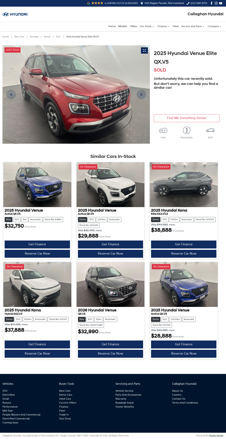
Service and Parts (191, 26)
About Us (177, 391)
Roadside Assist (124, 403)
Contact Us (178, 399)
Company (213, 26)
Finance (162, 26)
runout (6, 403)
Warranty (120, 399)
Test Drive (65, 418)
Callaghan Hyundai (206, 14)
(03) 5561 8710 (199, 3)
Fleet (176, 26)
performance (10, 407)
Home (112, 26)
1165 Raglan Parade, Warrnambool (164, 3)
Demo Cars (65, 395)
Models (122, 26)
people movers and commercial (21, 415)
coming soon (10, 422)
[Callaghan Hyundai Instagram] (217, 3)
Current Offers (67, 403)
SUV (58, 37)
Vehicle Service (124, 391)
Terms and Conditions (185, 403)
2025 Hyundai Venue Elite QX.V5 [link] (82, 37)
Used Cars (65, 399)
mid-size (7, 411)
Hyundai (34, 37)
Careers (176, 395)
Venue (47, 37)
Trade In (64, 415)
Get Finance (37, 244)
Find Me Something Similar (186, 118)
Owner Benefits (124, 407)
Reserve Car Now (37, 253)
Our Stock (146, 26)
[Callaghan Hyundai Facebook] (212, 3)
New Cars (19, 37)
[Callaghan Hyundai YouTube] (221, 3)
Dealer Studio (216, 436)
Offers (133, 26)
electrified (8, 395)
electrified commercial (16, 418)
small (5, 399)
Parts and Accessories (128, 395)
